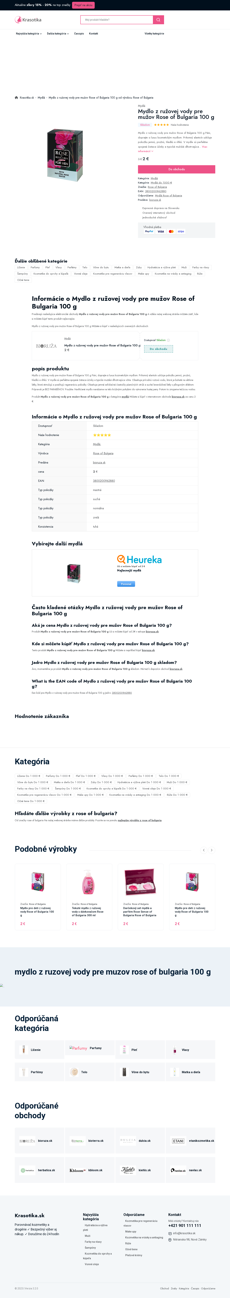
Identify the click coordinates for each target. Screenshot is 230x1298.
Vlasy (59, 267)
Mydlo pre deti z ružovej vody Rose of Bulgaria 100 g (37, 912)
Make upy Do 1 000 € (90, 795)
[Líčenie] (23, 1049)
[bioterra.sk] (78, 1140)
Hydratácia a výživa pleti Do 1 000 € (139, 782)
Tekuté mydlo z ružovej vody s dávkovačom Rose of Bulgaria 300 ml (88, 912)
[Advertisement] (115, 65)
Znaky (174, 1288)
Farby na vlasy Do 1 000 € (33, 789)
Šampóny (22, 274)
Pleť (47, 267)
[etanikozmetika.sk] (178, 1140)
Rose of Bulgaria (157, 187)
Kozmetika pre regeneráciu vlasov (112, 274)
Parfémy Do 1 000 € (141, 776)
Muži (184, 267)
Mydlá (141, 106)
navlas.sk (195, 1170)
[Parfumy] (78, 1048)
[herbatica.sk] (27, 1170)
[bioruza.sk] (27, 1140)
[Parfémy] (23, 1071)
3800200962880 (155, 191)
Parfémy (72, 267)
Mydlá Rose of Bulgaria (168, 196)
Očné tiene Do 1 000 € (31, 801)
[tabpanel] (64, 153)
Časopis (79, 33)
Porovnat (126, 584)
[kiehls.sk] (128, 1170)
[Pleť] (124, 1049)
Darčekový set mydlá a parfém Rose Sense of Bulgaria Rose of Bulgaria (139, 912)
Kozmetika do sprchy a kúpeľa (51, 274)
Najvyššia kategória (27, 33)
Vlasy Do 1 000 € (112, 776)
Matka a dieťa (122, 267)
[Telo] (74, 1071)
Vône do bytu (101, 267)
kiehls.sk (145, 1170)
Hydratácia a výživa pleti (162, 267)
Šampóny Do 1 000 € (68, 789)
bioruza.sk (155, 200)
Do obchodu (177, 169)
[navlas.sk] (178, 1170)
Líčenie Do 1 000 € (28, 776)
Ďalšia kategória (56, 33)
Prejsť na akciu (83, 5)
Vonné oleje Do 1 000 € (156, 789)
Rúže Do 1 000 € (177, 795)
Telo (84, 267)
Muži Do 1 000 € (177, 782)
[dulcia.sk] (128, 1140)
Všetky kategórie (154, 33)
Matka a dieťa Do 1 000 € (69, 782)
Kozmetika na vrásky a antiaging (173, 274)
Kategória (184, 1288)
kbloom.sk (95, 1170)
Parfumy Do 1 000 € (58, 776)
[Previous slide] (203, 850)
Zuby (139, 267)
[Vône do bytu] (124, 1071)
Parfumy (35, 267)
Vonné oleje (81, 274)
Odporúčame (208, 1288)
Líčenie (21, 267)
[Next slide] (211, 850)
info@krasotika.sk (184, 1233)
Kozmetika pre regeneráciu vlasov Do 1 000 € (44, 795)
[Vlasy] (174, 1049)
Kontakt (93, 33)
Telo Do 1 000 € (169, 776)
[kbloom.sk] (78, 1170)
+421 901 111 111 (184, 1225)
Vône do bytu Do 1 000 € (32, 782)
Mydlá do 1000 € (161, 183)
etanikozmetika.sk (201, 1140)
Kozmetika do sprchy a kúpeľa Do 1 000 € (112, 789)
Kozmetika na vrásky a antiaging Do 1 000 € (135, 795)
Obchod (164, 1288)
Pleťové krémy (133, 1255)
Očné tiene (23, 280)
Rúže (200, 274)
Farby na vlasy (200, 267)
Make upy (143, 274)
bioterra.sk (96, 1140)
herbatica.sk (46, 1170)
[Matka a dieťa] (174, 1071)
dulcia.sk (145, 1140)
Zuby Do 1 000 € (101, 782)
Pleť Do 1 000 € (86, 776)
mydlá (125, 396)
